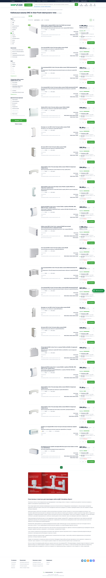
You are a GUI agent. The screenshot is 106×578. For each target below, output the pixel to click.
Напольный (14, 53)
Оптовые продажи (23, 565)
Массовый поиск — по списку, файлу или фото (42, 6)
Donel (13, 42)
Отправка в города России (38, 565)
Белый (13, 62)
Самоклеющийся (15, 101)
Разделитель (15, 106)
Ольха (13, 73)
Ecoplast (14, 29)
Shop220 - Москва (14, 9)
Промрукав (14, 27)
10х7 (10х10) (14, 82)
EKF (13, 24)
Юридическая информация (59, 575)
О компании (13, 562)
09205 (46, 330)
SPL (13, 43)
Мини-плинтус (15, 110)
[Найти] (76, 4)
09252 (46, 290)
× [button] (31, 16)
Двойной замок (15, 112)
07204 (46, 130)
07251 (46, 73)
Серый (13, 66)
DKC (13, 33)
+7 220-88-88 (75, 1)
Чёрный (13, 64)
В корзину (91, 42)
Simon (13, 40)
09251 (46, 273)
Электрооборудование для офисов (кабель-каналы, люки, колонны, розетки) (32, 9)
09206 (46, 352)
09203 (46, 250)
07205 (46, 150)
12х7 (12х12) (14, 84)
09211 (46, 372)
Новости (48, 562)
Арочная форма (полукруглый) (18, 115)
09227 (46, 411)
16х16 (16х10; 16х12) (16, 88)
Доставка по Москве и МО (38, 564)
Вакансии (13, 567)
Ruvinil (13, 20)
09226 (46, 391)
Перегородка (15, 99)
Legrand (14, 36)
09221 (50, 431)
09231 (46, 451)
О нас (23, 1)
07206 (46, 110)
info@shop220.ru (84, 1)
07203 (46, 50)
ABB (13, 22)
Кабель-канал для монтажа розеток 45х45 (54, 9)
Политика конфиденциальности (48, 575)
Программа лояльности (24, 562)
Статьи (47, 564)
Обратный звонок (92, 1)
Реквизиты (13, 564)
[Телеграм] (85, 561)
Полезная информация (24, 564)
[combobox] (16, 1)
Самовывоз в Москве (37, 562)
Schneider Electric (15, 38)
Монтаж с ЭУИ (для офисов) (18, 51)
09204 (46, 310)
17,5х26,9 (14, 90)
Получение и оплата (31, 1)
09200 (46, 230)
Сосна (13, 71)
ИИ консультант (99, 290)
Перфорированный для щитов (18, 55)
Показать (18, 120)
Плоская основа (15, 108)
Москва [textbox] (13, 1)
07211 (46, 212)
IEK (13, 31)
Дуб (13, 69)
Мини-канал (14, 113)
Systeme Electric (15, 26)
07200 (46, 29)
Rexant (13, 34)
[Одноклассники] (88, 561)
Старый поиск (44, 1)
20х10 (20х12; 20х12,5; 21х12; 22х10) (18, 93)
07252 (46, 91)
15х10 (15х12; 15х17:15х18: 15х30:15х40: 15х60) (17, 86)
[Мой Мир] (91, 561)
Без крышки (14, 103)
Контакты (39, 1)
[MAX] (94, 561)
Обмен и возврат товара (24, 567)
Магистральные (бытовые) (17, 49)
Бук (13, 68)
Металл (13, 104)
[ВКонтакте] (82, 561)
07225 (46, 192)
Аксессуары (14, 56)
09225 (46, 171)
